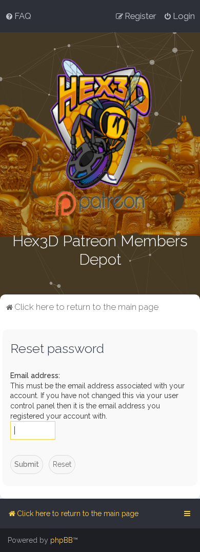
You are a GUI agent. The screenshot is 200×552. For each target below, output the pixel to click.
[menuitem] (18, 16)
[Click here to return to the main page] (100, 137)
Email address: (35, 375)
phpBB (61, 540)
